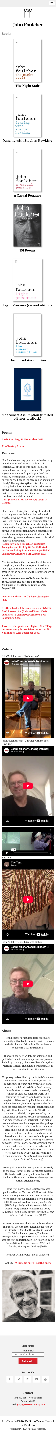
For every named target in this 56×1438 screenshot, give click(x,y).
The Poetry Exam (13, 446)
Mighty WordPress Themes (30, 1421)
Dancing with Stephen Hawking (27, 141)
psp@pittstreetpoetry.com (31, 1404)
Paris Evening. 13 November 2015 (22, 439)
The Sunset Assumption (27, 360)
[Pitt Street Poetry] (28, 13)
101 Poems (27, 250)
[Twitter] (18, 1379)
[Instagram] (27, 1379)
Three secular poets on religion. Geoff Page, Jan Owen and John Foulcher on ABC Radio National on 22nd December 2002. (27, 629)
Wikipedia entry (24, 1263)
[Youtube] (45, 1379)
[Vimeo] (36, 1379)
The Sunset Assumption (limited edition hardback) (27, 416)
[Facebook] (9, 1379)
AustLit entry (43, 1263)
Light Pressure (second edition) (27, 305)
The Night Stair (27, 86)
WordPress (29, 1425)
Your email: (27, 1350)
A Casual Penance (27, 195)
